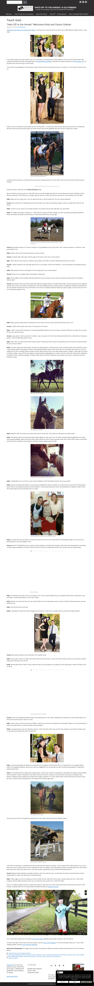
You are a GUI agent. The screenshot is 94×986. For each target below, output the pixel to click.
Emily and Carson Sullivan (34, 954)
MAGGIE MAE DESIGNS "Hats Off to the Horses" (23, 956)
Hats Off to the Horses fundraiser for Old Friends (54, 954)
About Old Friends (41, 14)
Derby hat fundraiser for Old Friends (17, 954)
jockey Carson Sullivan (78, 954)
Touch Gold (49, 956)
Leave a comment (13, 958)
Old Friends (40, 956)
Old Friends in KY (79, 61)
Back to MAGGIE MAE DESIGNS (78, 14)
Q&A (44, 956)
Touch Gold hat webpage (29, 944)
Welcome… (9, 14)
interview (69, 954)
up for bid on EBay (37, 939)
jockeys (9, 956)
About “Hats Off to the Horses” (24, 14)
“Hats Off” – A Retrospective (58, 14)
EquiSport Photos (53, 886)
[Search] (25, 2)
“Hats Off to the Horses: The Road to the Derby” (21, 30)
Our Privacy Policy (12, 976)
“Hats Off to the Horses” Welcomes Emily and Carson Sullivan (39, 24)
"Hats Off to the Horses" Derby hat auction (19, 953)
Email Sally (10, 965)
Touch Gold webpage (49, 942)
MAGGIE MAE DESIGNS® (44, 61)
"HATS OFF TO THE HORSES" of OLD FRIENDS (55, 7)
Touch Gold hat (56, 956)
